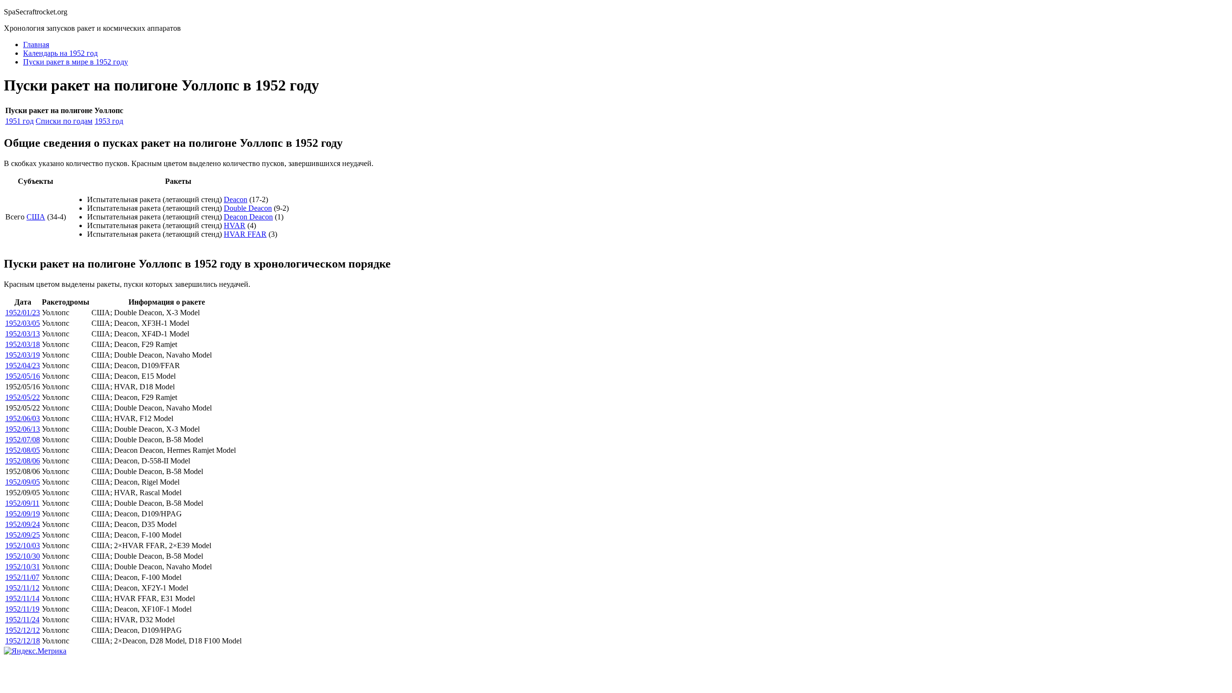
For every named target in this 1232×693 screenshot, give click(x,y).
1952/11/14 (22, 598)
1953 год (109, 121)
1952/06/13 (22, 429)
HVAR (234, 225)
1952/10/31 (22, 567)
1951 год (19, 121)
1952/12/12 (22, 630)
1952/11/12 (22, 588)
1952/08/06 (22, 461)
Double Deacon (248, 208)
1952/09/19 (22, 514)
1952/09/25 (22, 535)
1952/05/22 (22, 397)
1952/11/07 (22, 577)
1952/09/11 (22, 503)
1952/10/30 (22, 556)
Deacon (235, 199)
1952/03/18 (22, 344)
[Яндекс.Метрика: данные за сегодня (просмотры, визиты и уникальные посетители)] (35, 651)
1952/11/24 (22, 620)
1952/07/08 (22, 440)
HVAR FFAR (245, 234)
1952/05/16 (22, 376)
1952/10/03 (22, 545)
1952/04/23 (22, 365)
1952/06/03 (22, 418)
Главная (36, 44)
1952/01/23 (22, 312)
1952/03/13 (22, 334)
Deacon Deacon (248, 217)
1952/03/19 (22, 355)
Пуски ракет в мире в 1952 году (75, 62)
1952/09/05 (22, 482)
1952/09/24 (22, 524)
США (35, 217)
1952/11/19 (22, 609)
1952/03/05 (22, 323)
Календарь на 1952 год (60, 53)
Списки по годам (64, 121)
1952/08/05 (22, 450)
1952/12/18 (22, 641)
